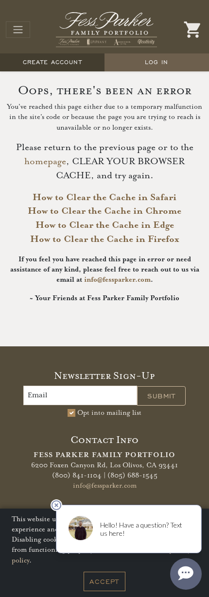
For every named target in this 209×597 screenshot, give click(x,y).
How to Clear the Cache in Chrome (104, 211)
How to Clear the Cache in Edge (104, 225)
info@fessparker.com (117, 280)
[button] (193, 30)
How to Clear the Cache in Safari (104, 197)
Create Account (52, 62)
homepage (45, 161)
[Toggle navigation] (18, 29)
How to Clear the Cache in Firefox (104, 239)
